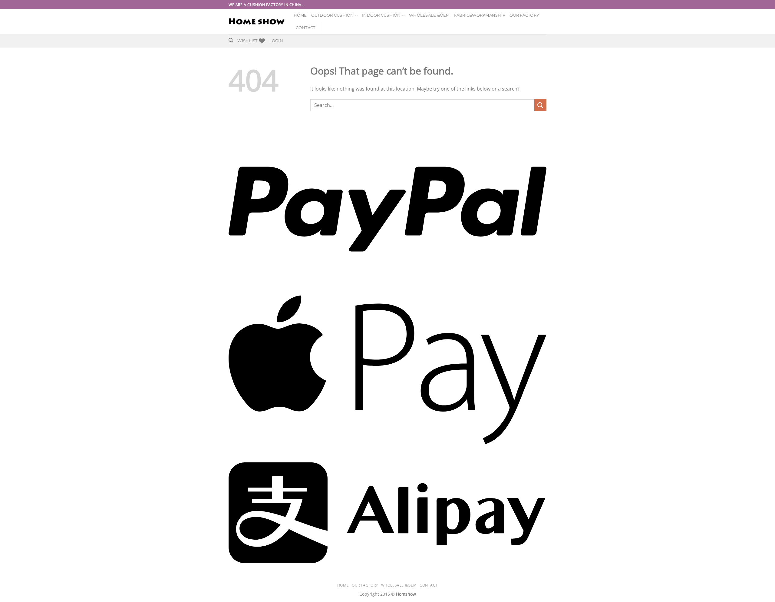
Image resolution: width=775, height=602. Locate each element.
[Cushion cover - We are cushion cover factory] (257, 22)
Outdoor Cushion (332, 15)
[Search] (231, 40)
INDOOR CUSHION (381, 15)
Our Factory (524, 15)
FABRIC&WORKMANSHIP (480, 15)
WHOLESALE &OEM (429, 15)
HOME (300, 15)
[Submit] (540, 105)
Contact (305, 27)
